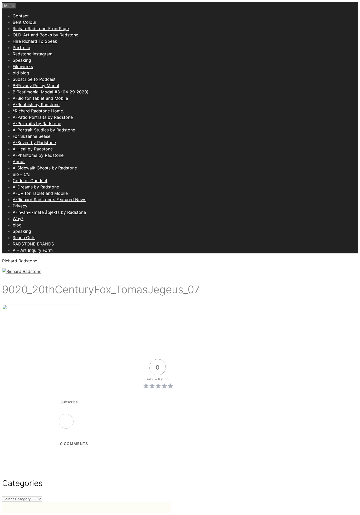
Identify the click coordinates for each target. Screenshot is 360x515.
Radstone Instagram (32, 53)
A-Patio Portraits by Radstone (43, 117)
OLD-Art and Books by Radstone (45, 34)
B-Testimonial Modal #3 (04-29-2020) (51, 92)
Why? (18, 218)
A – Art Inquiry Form (33, 250)
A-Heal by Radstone (33, 149)
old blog (21, 72)
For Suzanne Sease (31, 136)
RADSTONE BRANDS (33, 244)
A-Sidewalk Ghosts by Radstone (45, 168)
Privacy (20, 206)
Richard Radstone (19, 260)
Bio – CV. (21, 174)
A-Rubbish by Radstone (36, 104)
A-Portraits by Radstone (37, 123)
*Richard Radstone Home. (38, 111)
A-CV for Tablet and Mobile (40, 193)
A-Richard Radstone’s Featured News (49, 199)
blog (17, 225)
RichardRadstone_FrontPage (41, 28)
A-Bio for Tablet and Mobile (40, 98)
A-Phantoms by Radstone (38, 155)
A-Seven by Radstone (34, 142)
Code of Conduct (30, 180)
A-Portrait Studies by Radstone (44, 130)
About (19, 161)
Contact (21, 15)
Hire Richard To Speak (35, 41)
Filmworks (23, 66)
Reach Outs (24, 237)
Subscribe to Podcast (34, 79)
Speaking (22, 60)
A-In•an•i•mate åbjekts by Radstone (49, 212)
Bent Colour (24, 22)
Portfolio (21, 47)
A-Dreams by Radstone (36, 187)
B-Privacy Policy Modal (36, 85)
